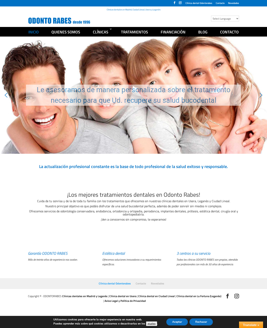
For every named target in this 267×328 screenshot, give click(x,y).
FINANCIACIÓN (173, 32)
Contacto (220, 3)
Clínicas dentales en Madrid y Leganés (85, 296)
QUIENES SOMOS (65, 32)
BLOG (202, 32)
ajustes (152, 323)
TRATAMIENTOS (134, 32)
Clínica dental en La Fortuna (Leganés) (199, 296)
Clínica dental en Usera (122, 296)
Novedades (233, 3)
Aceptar (177, 322)
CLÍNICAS (100, 32)
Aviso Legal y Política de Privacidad (125, 301)
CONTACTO (229, 32)
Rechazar (201, 322)
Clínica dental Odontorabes (198, 3)
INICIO (33, 32)
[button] (6, 95)
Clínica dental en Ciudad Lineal (156, 296)
